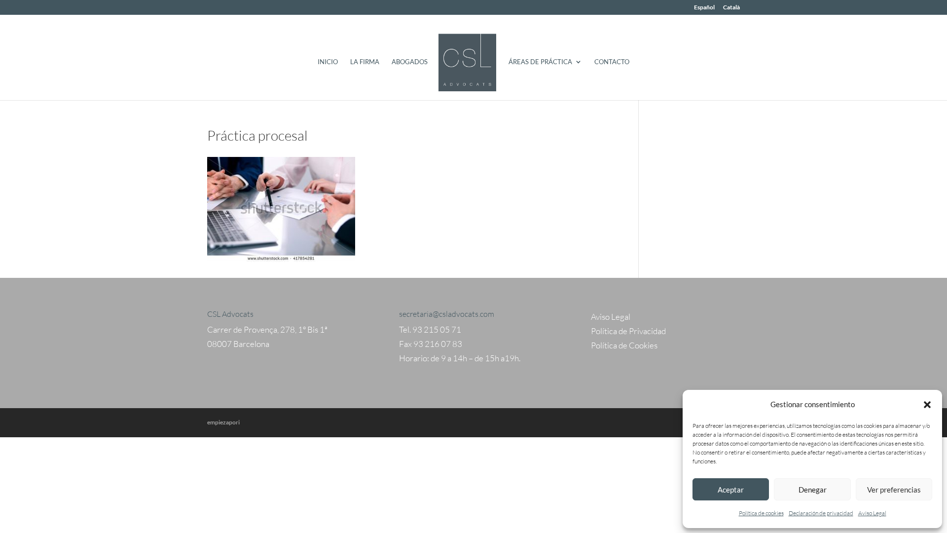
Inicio (328, 62)
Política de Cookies (624, 345)
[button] (927, 405)
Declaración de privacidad (821, 513)
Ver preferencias (894, 489)
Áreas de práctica (540, 62)
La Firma (364, 62)
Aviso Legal (872, 513)
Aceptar (731, 489)
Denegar (813, 489)
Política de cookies (761, 513)
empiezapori (223, 422)
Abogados (410, 62)
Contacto (611, 62)
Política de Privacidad (628, 331)
